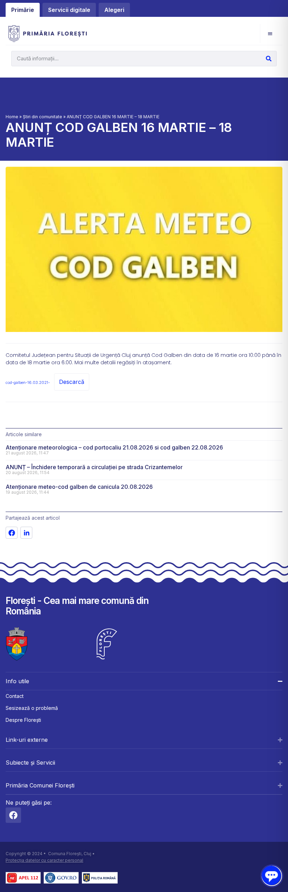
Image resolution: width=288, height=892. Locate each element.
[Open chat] (271, 875)
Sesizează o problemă (32, 708)
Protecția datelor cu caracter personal (44, 860)
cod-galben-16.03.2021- (28, 382)
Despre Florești (23, 720)
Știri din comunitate (42, 116)
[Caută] (268, 58)
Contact (15, 696)
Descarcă (71, 381)
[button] (270, 33)
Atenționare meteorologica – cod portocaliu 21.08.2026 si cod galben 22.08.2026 (114, 447)
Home (12, 116)
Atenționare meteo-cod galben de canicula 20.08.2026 (79, 486)
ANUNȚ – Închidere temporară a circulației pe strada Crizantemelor (94, 467)
